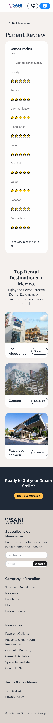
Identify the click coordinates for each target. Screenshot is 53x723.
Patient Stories (15, 611)
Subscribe (40, 564)
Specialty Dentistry (18, 662)
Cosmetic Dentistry (18, 650)
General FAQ (13, 668)
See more (39, 351)
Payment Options (17, 633)
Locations (12, 599)
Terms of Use (14, 690)
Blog (8, 605)
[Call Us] (32, 6)
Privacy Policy (14, 697)
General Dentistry (17, 656)
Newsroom (12, 593)
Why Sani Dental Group (21, 587)
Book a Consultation (28, 495)
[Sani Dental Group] (15, 6)
